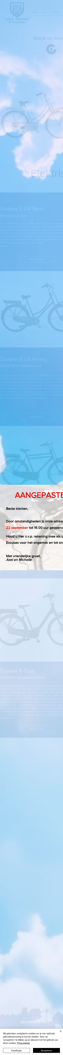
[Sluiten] (58, 1033)
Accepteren (46, 1050)
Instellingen (16, 1050)
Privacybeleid (23, 1042)
